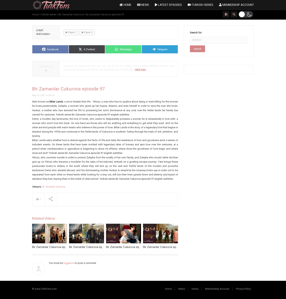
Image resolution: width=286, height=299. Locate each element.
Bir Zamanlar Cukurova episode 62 (165, 247)
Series (194, 288)
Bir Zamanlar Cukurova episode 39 (128, 247)
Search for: (196, 32)
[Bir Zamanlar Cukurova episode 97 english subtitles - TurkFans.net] (51, 4)
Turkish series (202, 5)
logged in (68, 263)
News (144, 5)
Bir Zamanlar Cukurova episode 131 (92, 247)
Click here (140, 69)
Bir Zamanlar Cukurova (53, 186)
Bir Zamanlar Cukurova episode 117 (55, 247)
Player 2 (88, 32)
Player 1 (71, 32)
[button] (246, 14)
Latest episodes (169, 5)
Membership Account (238, 5)
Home (127, 5)
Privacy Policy (243, 288)
